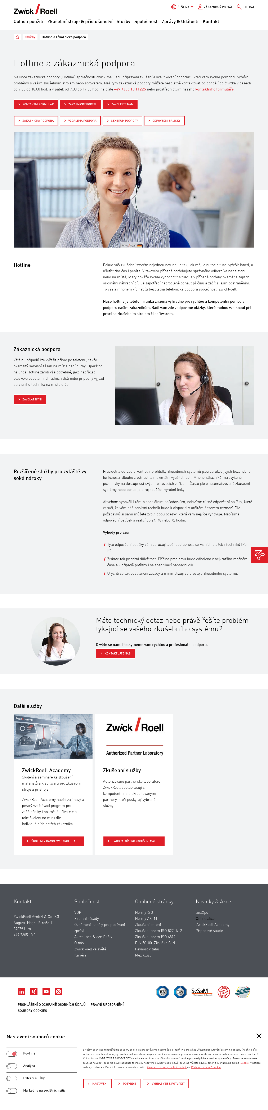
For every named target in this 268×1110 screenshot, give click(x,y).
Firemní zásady (86, 919)
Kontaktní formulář (38, 104)
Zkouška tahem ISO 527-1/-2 (158, 931)
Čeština (183, 7)
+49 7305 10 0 (25, 935)
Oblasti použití (28, 21)
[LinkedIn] (22, 994)
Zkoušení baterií (148, 925)
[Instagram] (58, 994)
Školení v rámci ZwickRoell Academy (57, 841)
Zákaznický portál (218, 7)
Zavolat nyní (32, 399)
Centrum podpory (124, 120)
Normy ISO (144, 913)
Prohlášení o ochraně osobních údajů (52, 1005)
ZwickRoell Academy (212, 925)
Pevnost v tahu (147, 949)
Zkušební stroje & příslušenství (80, 21)
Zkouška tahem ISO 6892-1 (157, 937)
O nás (79, 943)
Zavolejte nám (122, 104)
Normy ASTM (146, 919)
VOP (77, 913)
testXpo (202, 913)
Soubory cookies (32, 1011)
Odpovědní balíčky (166, 120)
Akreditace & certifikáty (93, 937)
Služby (123, 21)
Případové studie (209, 931)
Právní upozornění (107, 1005)
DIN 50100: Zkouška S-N (155, 943)
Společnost (146, 21)
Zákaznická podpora (38, 120)
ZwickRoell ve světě (90, 949)
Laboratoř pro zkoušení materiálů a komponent (138, 841)
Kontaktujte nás (117, 653)
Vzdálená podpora (82, 120)
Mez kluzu (143, 955)
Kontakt (211, 21)
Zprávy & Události (180, 21)
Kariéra (80, 955)
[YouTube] (47, 994)
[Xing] (34, 994)
